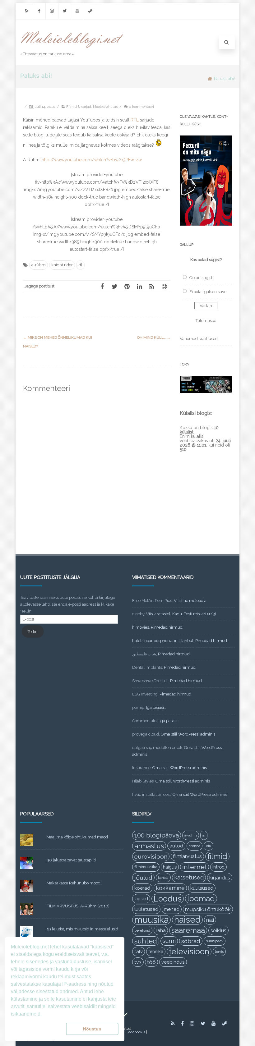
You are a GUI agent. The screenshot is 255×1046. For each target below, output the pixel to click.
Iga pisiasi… (156, 707)
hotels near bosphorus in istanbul (162, 640)
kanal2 (163, 877)
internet (194, 867)
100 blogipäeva (156, 835)
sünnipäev (214, 941)
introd (218, 866)
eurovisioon (150, 856)
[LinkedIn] (139, 286)
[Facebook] (39, 11)
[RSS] (26, 11)
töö (151, 962)
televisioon (189, 951)
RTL (135, 119)
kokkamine (170, 888)
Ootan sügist (200, 277)
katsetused (189, 877)
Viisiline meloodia (190, 600)
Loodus (168, 898)
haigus (170, 866)
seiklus (218, 930)
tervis (219, 951)
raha (161, 930)
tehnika (155, 951)
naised (187, 919)
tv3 (137, 962)
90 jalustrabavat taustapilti (71, 860)
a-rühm (38, 265)
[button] (37, 1028)
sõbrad (190, 941)
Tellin (33, 631)
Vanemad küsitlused (199, 338)
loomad (201, 898)
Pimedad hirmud (167, 627)
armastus (149, 846)
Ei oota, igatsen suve (207, 291)
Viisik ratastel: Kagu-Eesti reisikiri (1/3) (181, 614)
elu (208, 846)
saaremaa (188, 930)
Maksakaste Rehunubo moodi (74, 883)
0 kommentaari (141, 106)
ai (203, 835)
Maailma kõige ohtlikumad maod (77, 837)
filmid (217, 856)
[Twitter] (64, 11)
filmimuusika (145, 867)
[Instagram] (52, 11)
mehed (171, 909)
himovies (140, 627)
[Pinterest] (127, 286)
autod (176, 846)
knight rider (62, 265)
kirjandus (219, 877)
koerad (142, 888)
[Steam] (90, 11)
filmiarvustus (187, 856)
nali (210, 920)
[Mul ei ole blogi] (72, 48)
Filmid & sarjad (78, 106)
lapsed (141, 898)
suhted (145, 941)
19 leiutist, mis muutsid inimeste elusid (82, 929)
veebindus (173, 962)
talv (138, 951)
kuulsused (201, 888)
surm (169, 941)
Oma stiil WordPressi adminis (188, 734)
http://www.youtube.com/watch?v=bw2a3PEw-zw (92, 159)
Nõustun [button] (92, 1028)
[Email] (164, 286)
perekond (142, 930)
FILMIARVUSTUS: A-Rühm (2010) (78, 906)
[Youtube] (77, 11)
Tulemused (206, 320)
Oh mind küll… (153, 337)
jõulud (143, 877)
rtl (80, 265)
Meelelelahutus (105, 106)
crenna (194, 846)
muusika (151, 919)
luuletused (146, 909)
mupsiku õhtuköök (208, 909)
